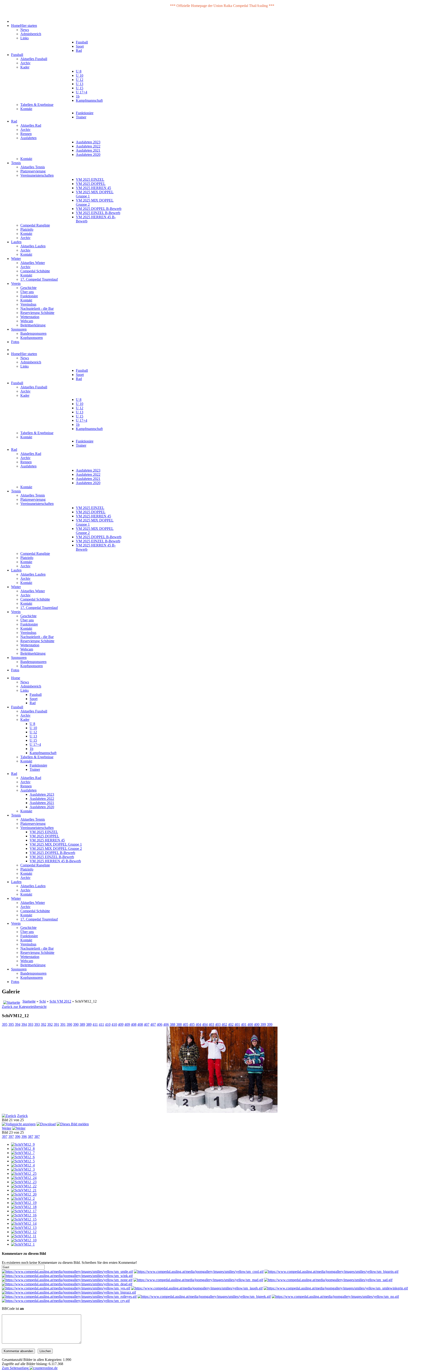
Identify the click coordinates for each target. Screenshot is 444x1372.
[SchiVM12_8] (23, 1149)
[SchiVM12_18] (24, 1207)
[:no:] (335, 1296)
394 (17, 1024)
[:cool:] (199, 1272)
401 (237, 1024)
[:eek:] (204, 1296)
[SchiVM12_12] (24, 1232)
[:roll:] (69, 1296)
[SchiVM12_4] (23, 1165)
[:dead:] (67, 1284)
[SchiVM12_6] (23, 1157)
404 (198, 1024)
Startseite (29, 1001)
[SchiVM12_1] (23, 1244)
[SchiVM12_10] (24, 1240)
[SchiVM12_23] (24, 1182)
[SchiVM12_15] (24, 1219)
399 (263, 1024)
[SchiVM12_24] (24, 1178)
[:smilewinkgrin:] (336, 1288)
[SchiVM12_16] (24, 1215)
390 (69, 1024)
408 (133, 1024)
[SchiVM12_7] (23, 1153)
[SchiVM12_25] (24, 1174)
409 (120, 1024)
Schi (42, 1001)
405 (185, 1024)
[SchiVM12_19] (24, 1203)
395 (4, 1024)
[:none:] (67, 1280)
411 (95, 1024)
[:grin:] (331, 1272)
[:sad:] (328, 1280)
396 (17, 1137)
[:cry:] (66, 1301)
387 (30, 1137)
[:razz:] (69, 1292)
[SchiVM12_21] (24, 1190)
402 (224, 1024)
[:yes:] (66, 1288)
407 (146, 1024)
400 (250, 1024)
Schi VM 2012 (60, 1001)
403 (211, 1024)
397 (4, 1137)
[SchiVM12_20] (24, 1194)
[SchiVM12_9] (23, 1144)
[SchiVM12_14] (24, 1223)
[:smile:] (67, 1272)
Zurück (22, 1116)
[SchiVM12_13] (24, 1228)
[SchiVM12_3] (23, 1169)
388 (172, 1024)
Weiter (6, 1128)
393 (30, 1024)
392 (43, 1024)
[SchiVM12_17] (24, 1211)
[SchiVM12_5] (23, 1161)
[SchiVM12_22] (24, 1186)
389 (82, 1024)
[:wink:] (67, 1276)
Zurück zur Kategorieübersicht (24, 1007)
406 (159, 1024)
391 (56, 1024)
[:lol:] (197, 1288)
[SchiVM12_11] (23, 1236)
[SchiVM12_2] (23, 1198)
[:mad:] (198, 1280)
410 (108, 1024)
